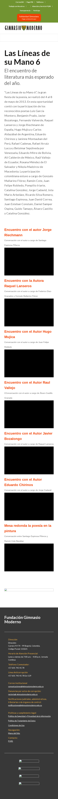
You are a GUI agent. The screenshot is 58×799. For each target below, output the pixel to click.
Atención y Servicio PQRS (41, 6)
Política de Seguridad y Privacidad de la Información (29, 716)
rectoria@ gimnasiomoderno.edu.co (23, 694)
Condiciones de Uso (16, 725)
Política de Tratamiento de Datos (21, 721)
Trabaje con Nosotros (17, 6)
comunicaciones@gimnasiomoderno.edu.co (26, 686)
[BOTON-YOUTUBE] (29, 777)
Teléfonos (40, 2)
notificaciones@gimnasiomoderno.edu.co (25, 705)
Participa (36, 10)
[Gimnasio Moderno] (24, 28)
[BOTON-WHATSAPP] (29, 784)
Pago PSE (30, 2)
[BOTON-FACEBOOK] (29, 762)
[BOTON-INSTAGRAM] (29, 769)
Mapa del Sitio (14, 733)
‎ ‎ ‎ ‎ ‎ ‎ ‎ (28, 6)
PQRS (10, 741)
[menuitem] (19, 2)
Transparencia (25, 10)
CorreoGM (20, 2)
